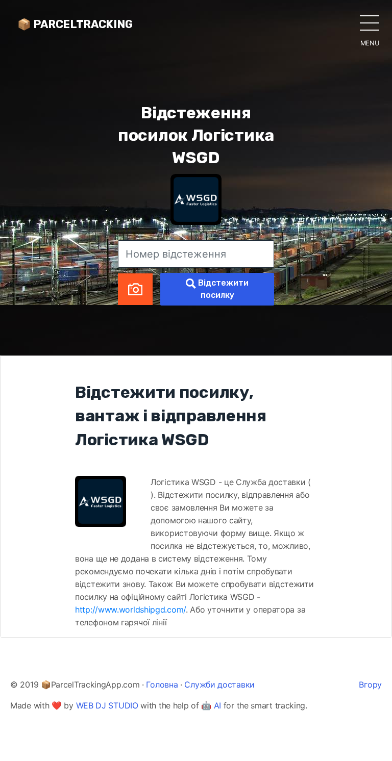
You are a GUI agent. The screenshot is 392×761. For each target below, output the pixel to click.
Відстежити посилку (222, 289)
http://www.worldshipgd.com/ (130, 609)
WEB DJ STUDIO (107, 705)
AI (217, 705)
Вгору (370, 684)
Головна (162, 684)
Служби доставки (219, 684)
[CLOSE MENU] (369, 22)
